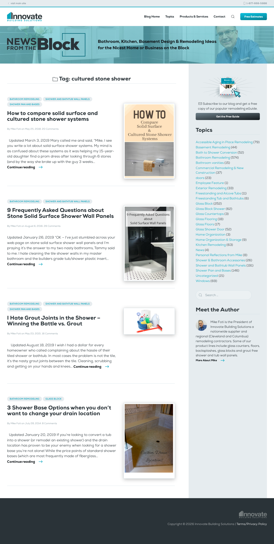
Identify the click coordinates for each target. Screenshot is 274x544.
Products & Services (194, 16)
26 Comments (52, 226)
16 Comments (50, 333)
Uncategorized (207, 276)
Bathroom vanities (210, 163)
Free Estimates (253, 16)
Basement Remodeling (213, 147)
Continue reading (21, 167)
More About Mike (206, 360)
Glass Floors (205, 224)
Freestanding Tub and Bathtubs (220, 198)
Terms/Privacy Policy (252, 524)
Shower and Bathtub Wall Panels (67, 99)
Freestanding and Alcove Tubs (218, 193)
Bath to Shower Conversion (216, 152)
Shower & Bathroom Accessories (220, 260)
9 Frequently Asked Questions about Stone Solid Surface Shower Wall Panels (60, 213)
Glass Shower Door (210, 229)
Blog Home (152, 16)
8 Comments (49, 423)
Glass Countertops (210, 214)
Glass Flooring (206, 219)
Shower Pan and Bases (25, 104)
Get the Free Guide (227, 116)
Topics (169, 16)
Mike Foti (16, 128)
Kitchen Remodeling (211, 245)
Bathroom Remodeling (24, 99)
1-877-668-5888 (256, 3)
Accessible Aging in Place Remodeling (224, 142)
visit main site (18, 3)
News (200, 250)
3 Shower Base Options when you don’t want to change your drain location (59, 410)
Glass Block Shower (210, 209)
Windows (203, 281)
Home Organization (210, 234)
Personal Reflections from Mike (219, 255)
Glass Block (53, 398)
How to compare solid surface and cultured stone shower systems (52, 116)
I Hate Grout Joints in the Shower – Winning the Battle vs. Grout (53, 320)
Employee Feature (210, 183)
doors (200, 178)
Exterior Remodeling (211, 188)
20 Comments (50, 128)
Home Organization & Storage (218, 240)
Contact (219, 16)
